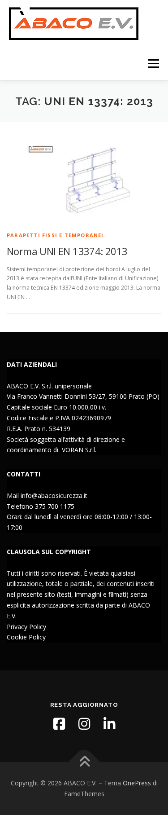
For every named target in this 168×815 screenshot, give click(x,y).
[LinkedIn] (109, 724)
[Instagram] (84, 724)
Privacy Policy (26, 626)
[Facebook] (59, 724)
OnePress (137, 783)
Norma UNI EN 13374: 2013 (67, 251)
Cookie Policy (26, 637)
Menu (153, 63)
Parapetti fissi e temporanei (55, 235)
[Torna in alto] (84, 762)
